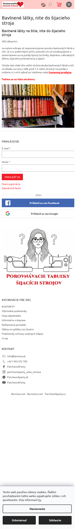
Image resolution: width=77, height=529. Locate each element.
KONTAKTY (8, 306)
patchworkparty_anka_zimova (24, 371)
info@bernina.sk (16, 356)
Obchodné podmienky (14, 311)
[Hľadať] (50, 4)
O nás (5, 338)
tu (39, 499)
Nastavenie (37, 509)
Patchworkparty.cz (55, 393)
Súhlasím (55, 520)
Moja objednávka (11, 315)
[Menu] (69, 4)
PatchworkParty (16, 366)
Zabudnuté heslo (11, 188)
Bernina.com (18, 393)
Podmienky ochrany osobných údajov (22, 333)
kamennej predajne (60, 72)
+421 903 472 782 (17, 361)
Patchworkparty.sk (17, 377)
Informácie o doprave (14, 320)
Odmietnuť (19, 520)
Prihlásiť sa (12, 177)
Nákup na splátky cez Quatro (18, 329)
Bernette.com (35, 393)
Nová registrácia (11, 184)
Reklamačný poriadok (14, 324)
